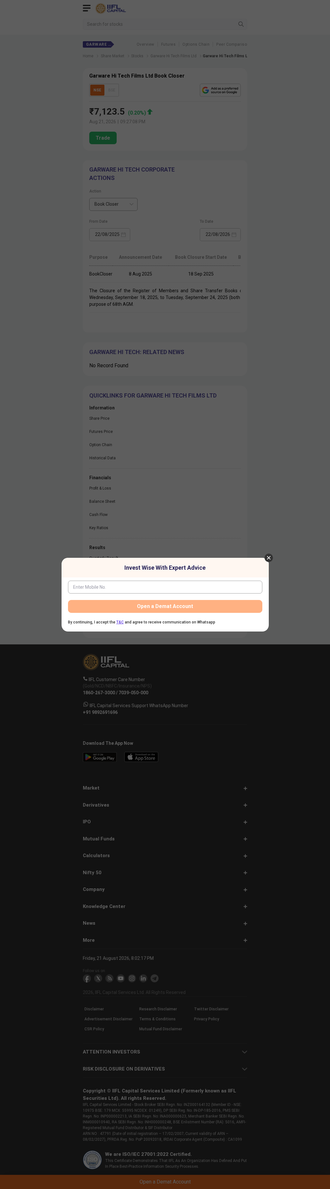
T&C (120, 622)
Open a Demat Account (165, 606)
